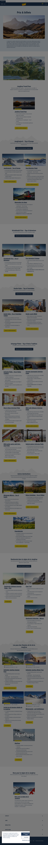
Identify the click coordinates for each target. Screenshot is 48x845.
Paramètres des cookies (26, 840)
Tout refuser (26, 837)
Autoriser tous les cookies (26, 834)
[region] (16, 837)
